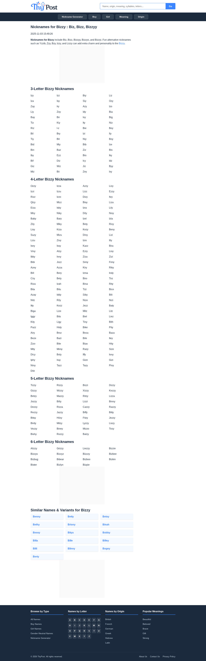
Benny (36, 516)
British (108, 619)
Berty (36, 556)
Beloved (146, 624)
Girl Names (36, 628)
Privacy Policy (169, 656)
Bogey (106, 548)
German (109, 628)
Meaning (123, 17)
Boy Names (36, 624)
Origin (141, 17)
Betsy (106, 516)
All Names (35, 619)
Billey (106, 540)
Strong (146, 638)
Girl (108, 17)
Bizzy (122, 43)
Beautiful (147, 619)
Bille (70, 540)
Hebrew (109, 638)
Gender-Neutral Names (42, 633)
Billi (35, 548)
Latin (107, 643)
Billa (35, 540)
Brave (145, 628)
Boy (94, 17)
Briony (71, 524)
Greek (108, 633)
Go (170, 6)
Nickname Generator (72, 17)
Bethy (36, 524)
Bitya (71, 532)
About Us (143, 656)
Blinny (71, 548)
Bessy (36, 532)
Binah (106, 524)
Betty (71, 516)
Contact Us (155, 656)
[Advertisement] (82, 64)
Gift (144, 633)
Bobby (106, 532)
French (108, 624)
